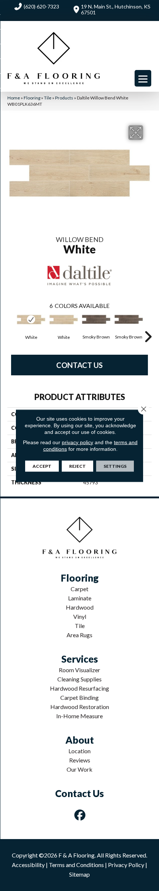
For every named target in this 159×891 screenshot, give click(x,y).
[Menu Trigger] (143, 78)
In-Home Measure (79, 715)
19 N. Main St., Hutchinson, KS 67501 (115, 9)
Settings (115, 466)
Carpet (79, 588)
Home (13, 98)
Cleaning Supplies (79, 679)
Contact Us (79, 365)
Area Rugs (79, 634)
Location (79, 750)
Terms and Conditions (76, 864)
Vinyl (79, 616)
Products (64, 98)
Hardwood (80, 607)
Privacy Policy (126, 864)
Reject (77, 466)
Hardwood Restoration (79, 706)
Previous (11, 325)
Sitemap (79, 874)
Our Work (79, 769)
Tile (47, 98)
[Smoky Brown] (96, 319)
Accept (42, 466)
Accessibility (28, 864)
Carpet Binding (79, 697)
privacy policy (77, 442)
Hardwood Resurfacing (79, 688)
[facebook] (80, 815)
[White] (31, 319)
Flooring (32, 98)
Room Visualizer (79, 669)
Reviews (79, 760)
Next (147, 325)
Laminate (79, 597)
